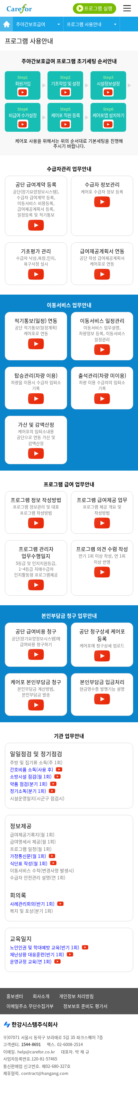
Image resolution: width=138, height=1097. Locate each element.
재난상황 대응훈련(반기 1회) (37, 954)
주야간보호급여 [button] (30, 24)
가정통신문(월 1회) (28, 856)
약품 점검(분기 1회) (28, 784)
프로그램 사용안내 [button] (84, 24)
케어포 (19, 8)
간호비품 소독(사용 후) (31, 769)
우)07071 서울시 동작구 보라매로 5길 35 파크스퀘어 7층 (53, 1037)
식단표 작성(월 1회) (28, 863)
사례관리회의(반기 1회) (32, 903)
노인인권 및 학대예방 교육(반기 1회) (44, 947)
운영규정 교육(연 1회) (31, 961)
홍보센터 (14, 996)
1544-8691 (31, 1044)
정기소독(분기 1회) (28, 791)
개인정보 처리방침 (76, 996)
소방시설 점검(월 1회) (31, 776)
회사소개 (41, 996)
